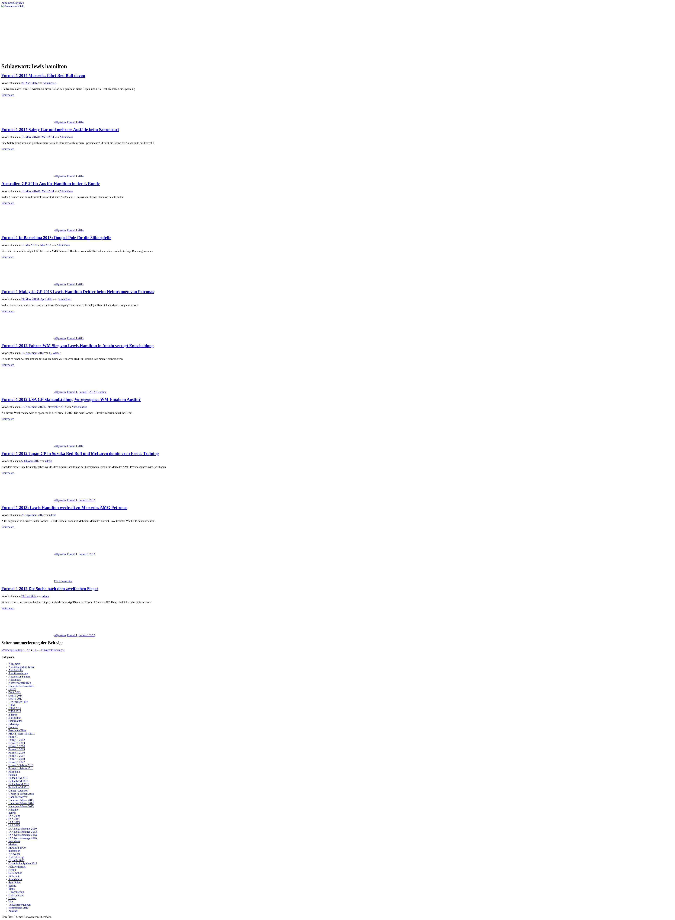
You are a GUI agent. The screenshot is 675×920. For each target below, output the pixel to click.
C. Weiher (54, 352)
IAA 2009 (14, 815)
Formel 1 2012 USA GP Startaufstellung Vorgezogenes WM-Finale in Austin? (71, 399)
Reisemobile (15, 872)
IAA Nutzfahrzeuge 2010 (22, 828)
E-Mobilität (14, 717)
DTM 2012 (14, 708)
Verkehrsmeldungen (19, 904)
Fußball (12, 774)
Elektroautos (15, 720)
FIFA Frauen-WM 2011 (21, 733)
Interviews (14, 841)
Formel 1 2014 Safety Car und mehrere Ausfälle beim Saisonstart (60, 129)
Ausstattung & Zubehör (21, 667)
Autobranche (15, 670)
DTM (11, 705)
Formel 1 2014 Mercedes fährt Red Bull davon (43, 75)
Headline (101, 391)
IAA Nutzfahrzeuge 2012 (22, 831)
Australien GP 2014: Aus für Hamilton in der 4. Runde (50, 183)
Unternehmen (16, 895)
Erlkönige (13, 724)
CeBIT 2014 (15, 695)
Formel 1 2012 (87, 391)
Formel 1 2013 (75, 284)
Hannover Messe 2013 (21, 800)
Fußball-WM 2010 (18, 784)
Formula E (14, 771)
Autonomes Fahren (19, 676)
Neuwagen (14, 853)
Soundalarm (15, 879)
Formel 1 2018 (16, 758)
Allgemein (60, 122)
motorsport (14, 850)
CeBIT (12, 689)
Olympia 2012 (16, 860)
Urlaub (12, 898)
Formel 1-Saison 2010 (20, 765)
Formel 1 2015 (16, 749)
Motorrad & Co (17, 847)
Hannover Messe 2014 (21, 803)
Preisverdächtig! (17, 866)
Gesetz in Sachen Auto (21, 793)
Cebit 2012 (14, 692)
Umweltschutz (16, 891)
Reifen (12, 869)
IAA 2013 (14, 822)
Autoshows (14, 679)
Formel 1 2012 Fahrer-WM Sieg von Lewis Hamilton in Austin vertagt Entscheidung (77, 345)
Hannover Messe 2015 (21, 806)
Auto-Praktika (79, 406)
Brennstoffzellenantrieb (21, 686)
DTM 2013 (14, 711)
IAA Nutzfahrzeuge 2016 (22, 838)
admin (48, 460)
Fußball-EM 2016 (18, 781)
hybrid (12, 812)
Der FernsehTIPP (18, 701)
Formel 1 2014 (75, 122)
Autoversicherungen (19, 682)
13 (42, 649)
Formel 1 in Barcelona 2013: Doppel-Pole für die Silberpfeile (56, 237)
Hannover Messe (17, 796)
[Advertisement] (337, 34)
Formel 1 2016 (16, 752)
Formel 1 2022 (16, 762)
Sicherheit (14, 876)
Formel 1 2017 (16, 755)
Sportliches (14, 882)
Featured (13, 727)
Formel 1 (72, 391)
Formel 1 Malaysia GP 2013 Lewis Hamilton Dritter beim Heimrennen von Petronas (77, 291)
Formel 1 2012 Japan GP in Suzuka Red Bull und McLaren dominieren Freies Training (80, 453)
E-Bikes (12, 714)
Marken (12, 844)
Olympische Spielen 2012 (22, 863)
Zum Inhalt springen (12, 2)
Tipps (11, 888)
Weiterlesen (7, 94)
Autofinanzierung (18, 673)
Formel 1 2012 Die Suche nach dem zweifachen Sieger (49, 588)
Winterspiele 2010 (18, 907)
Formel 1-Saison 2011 (20, 768)
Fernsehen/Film (17, 730)
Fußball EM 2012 (18, 777)
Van (10, 901)
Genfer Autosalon (18, 790)
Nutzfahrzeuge (16, 857)
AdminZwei (49, 82)
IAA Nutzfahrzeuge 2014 (22, 834)
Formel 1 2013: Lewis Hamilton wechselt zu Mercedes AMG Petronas (64, 507)
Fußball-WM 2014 (18, 787)
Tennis (12, 885)
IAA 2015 (14, 825)
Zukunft (12, 910)
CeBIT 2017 (15, 698)
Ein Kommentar (63, 581)
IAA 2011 (14, 819)
